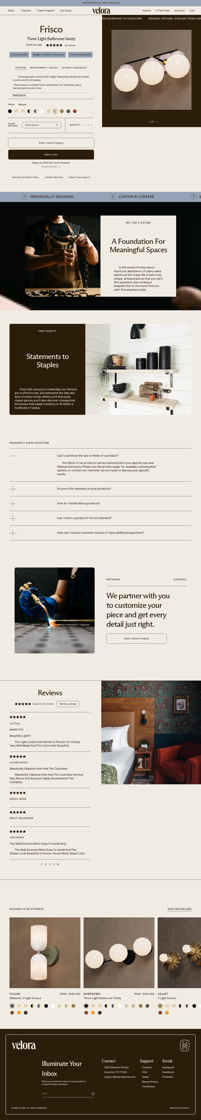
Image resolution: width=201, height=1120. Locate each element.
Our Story (66, 10)
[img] (47, 717)
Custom (26, 10)
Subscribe (93, 1093)
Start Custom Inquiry (51, 142)
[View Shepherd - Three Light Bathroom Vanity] (119, 952)
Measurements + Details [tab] (44, 68)
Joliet (163, 994)
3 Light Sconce (167, 998)
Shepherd (92, 994)
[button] (54, 45)
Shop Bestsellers (180, 909)
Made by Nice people (179, 1108)
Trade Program (45, 10)
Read (19, 94)
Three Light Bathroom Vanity (102, 998)
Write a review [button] (68, 703)
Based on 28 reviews (43, 704)
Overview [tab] (21, 68)
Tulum (14, 994)
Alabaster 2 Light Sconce (25, 998)
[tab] (74, 68)
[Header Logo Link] (101, 10)
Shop (11, 10)
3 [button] (49, 864)
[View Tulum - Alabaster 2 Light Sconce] (44, 952)
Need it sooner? (49, 166)
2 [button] (45, 864)
